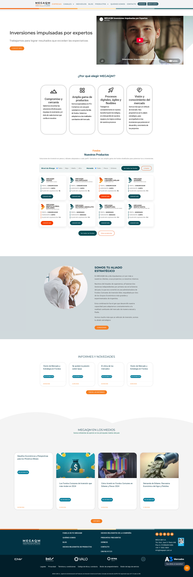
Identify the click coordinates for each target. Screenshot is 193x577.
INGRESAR (142, 4)
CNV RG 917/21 (106, 551)
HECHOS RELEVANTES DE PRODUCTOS (77, 547)
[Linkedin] (164, 534)
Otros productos (106, 233)
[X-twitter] (160, 534)
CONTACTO (131, 4)
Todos (60, 168)
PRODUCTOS (100, 4)
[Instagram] (168, 534)
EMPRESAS (57, 4)
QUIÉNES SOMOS (69, 538)
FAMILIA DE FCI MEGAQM (72, 533)
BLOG (90, 4)
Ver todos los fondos (130, 168)
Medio (73, 168)
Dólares (113, 168)
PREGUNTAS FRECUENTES (111, 538)
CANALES (67, 4)
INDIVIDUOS (81, 4)
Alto (80, 168)
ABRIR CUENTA (152, 4)
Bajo (67, 168)
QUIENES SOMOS (118, 4)
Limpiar (146, 168)
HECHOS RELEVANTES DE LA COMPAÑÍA (116, 533)
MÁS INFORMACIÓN (49, 376)
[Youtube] (172, 534)
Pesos (106, 168)
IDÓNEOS (104, 542)
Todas (99, 168)
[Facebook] (157, 534)
